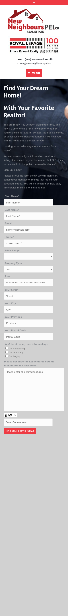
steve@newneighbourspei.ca (34, 63)
